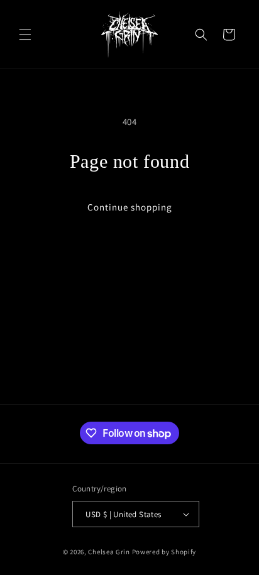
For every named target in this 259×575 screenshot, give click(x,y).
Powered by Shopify (164, 551)
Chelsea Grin (109, 551)
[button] (25, 34)
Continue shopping (129, 207)
